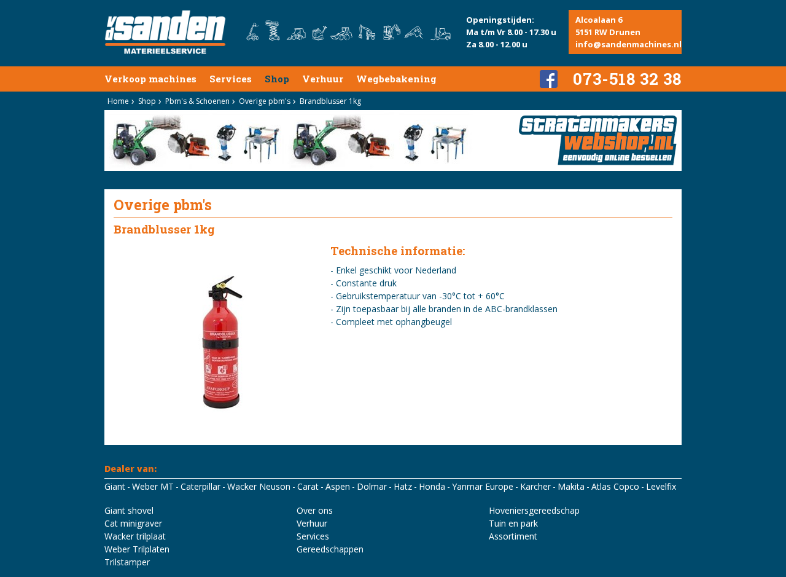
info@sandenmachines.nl (628, 44)
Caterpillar (200, 486)
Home (118, 101)
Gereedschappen (330, 549)
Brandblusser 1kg (330, 101)
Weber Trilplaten (136, 549)
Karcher (535, 486)
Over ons (315, 510)
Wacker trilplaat (135, 536)
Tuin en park (513, 523)
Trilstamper (127, 562)
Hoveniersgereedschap (534, 510)
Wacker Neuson (258, 486)
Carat (308, 486)
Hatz (403, 486)
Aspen (337, 486)
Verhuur (322, 79)
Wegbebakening (396, 79)
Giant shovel (129, 510)
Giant (114, 486)
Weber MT (153, 486)
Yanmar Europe (482, 486)
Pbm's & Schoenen (197, 101)
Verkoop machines (150, 79)
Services (230, 79)
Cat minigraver (133, 523)
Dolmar (372, 486)
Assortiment (513, 536)
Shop (277, 79)
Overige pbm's (264, 101)
